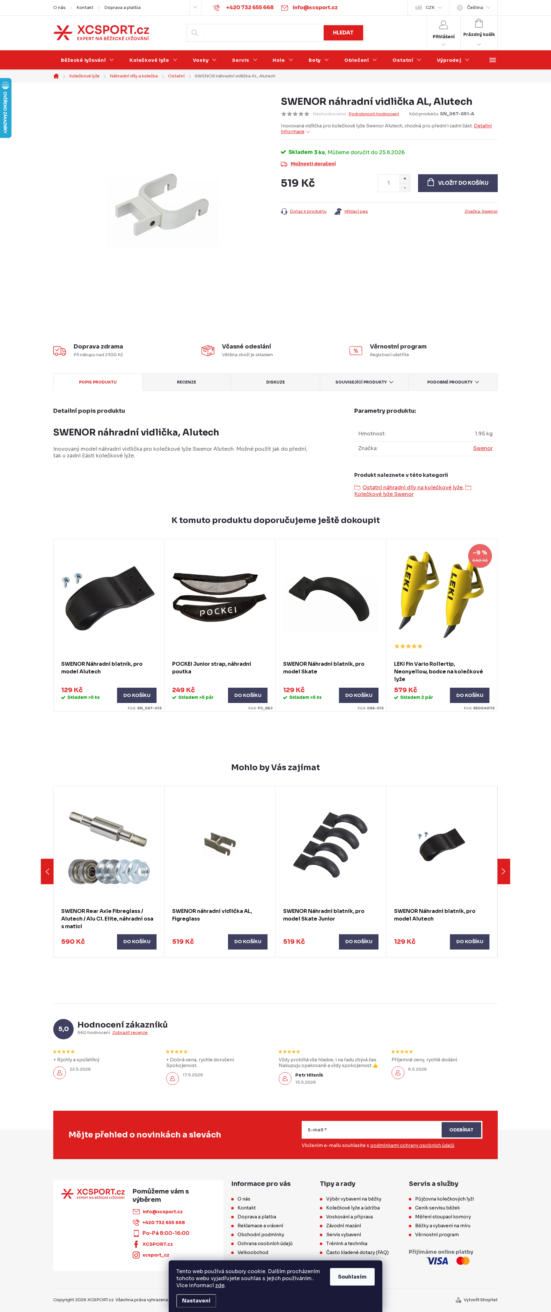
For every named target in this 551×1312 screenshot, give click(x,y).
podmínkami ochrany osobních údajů (412, 1145)
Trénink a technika (346, 1243)
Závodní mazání (343, 1225)
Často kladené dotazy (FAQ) (357, 1252)
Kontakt (85, 7)
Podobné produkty (450, 382)
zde (219, 1285)
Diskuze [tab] (275, 382)
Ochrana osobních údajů (265, 1243)
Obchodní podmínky (261, 1234)
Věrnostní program (437, 1234)
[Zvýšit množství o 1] (405, 179)
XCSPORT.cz (158, 1244)
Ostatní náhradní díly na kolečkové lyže (413, 487)
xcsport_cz (156, 1255)
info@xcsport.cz (163, 1212)
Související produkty (361, 382)
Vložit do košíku (463, 183)
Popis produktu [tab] (98, 382)
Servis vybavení (343, 1234)
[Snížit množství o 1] (405, 187)
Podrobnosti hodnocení (374, 114)
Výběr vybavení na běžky (353, 1198)
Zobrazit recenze (130, 1032)
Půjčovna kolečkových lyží (444, 1198)
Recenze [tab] (186, 382)
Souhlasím (352, 1276)
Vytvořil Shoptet (481, 1299)
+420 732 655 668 (164, 1222)
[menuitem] (87, 60)
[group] (109, 871)
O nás (59, 7)
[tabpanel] (109, 625)
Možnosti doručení (313, 164)
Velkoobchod (253, 1252)
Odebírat (461, 1130)
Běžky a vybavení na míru (442, 1225)
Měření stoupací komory (443, 1216)
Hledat (343, 32)
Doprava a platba (122, 7)
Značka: (481, 211)
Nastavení (196, 1300)
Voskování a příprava (349, 1216)
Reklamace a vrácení (260, 1226)
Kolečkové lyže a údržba (353, 1207)
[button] (109, 942)
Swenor (483, 448)
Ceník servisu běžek (437, 1207)
